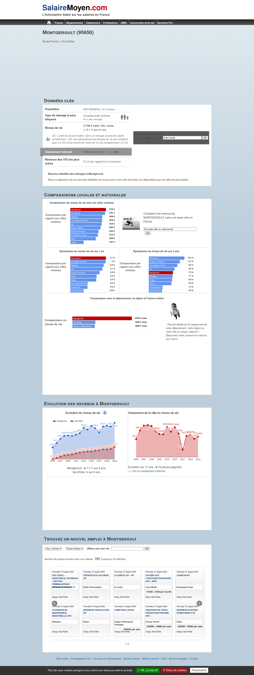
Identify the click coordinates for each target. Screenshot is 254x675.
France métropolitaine (82, 326)
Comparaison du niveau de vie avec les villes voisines (82, 202)
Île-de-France (51, 41)
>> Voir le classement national (146, 471)
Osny (73, 238)
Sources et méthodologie (107, 658)
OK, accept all (149, 670)
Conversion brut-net (142, 22)
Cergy (73, 242)
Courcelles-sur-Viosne (79, 220)
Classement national (58, 152)
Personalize (199, 670)
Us (72, 224)
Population (52, 109)
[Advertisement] (127, 71)
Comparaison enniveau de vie (56, 322)
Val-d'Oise (68, 41)
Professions (110, 22)
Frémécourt (75, 213)
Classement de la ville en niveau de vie (153, 413)
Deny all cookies (175, 670)
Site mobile (62, 658)
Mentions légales (178, 658)
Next (199, 603)
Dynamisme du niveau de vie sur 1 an (81, 251)
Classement (93, 22)
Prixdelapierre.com (81, 658)
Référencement (150, 658)
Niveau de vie (54, 128)
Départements (74, 22)
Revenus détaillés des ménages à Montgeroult (75, 173)
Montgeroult (76, 209)
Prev (54, 603)
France (59, 22)
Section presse (131, 658)
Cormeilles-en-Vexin (79, 235)
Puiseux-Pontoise (78, 231)
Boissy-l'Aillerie (77, 228)
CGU (164, 658)
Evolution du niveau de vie (82, 413)
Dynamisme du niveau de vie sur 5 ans (156, 251)
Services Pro (165, 22)
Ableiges (74, 217)
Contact (194, 658)
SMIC (124, 22)
